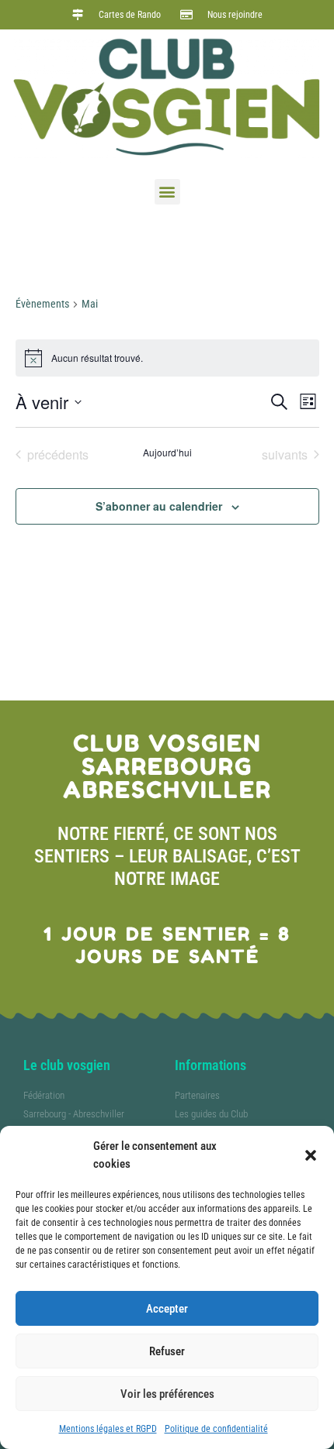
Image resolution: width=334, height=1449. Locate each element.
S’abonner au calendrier (159, 506)
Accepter (167, 1309)
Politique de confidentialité (216, 1428)
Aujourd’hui (167, 452)
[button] (310, 1155)
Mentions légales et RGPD (108, 1428)
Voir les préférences (167, 1394)
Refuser (167, 1351)
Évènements (42, 304)
